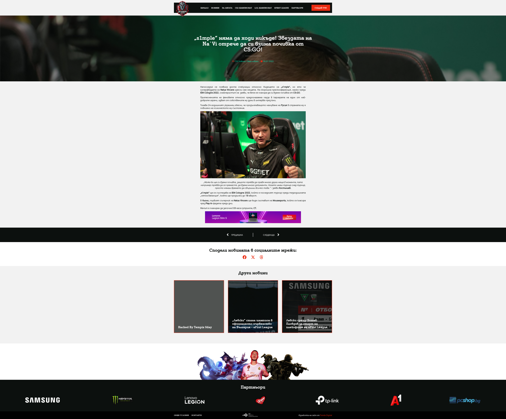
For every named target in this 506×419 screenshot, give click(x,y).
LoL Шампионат (263, 8)
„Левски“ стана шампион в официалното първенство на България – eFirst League (252, 323)
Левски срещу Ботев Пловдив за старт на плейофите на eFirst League (306, 323)
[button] (244, 257)
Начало (205, 8)
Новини (215, 8)
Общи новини (253, 61)
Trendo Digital (326, 415)
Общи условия (181, 415)
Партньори (297, 8)
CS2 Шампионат (243, 8)
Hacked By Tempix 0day (195, 327)
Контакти (197, 415)
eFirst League (281, 8)
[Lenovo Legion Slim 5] (253, 222)
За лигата (227, 8)
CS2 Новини (240, 61)
